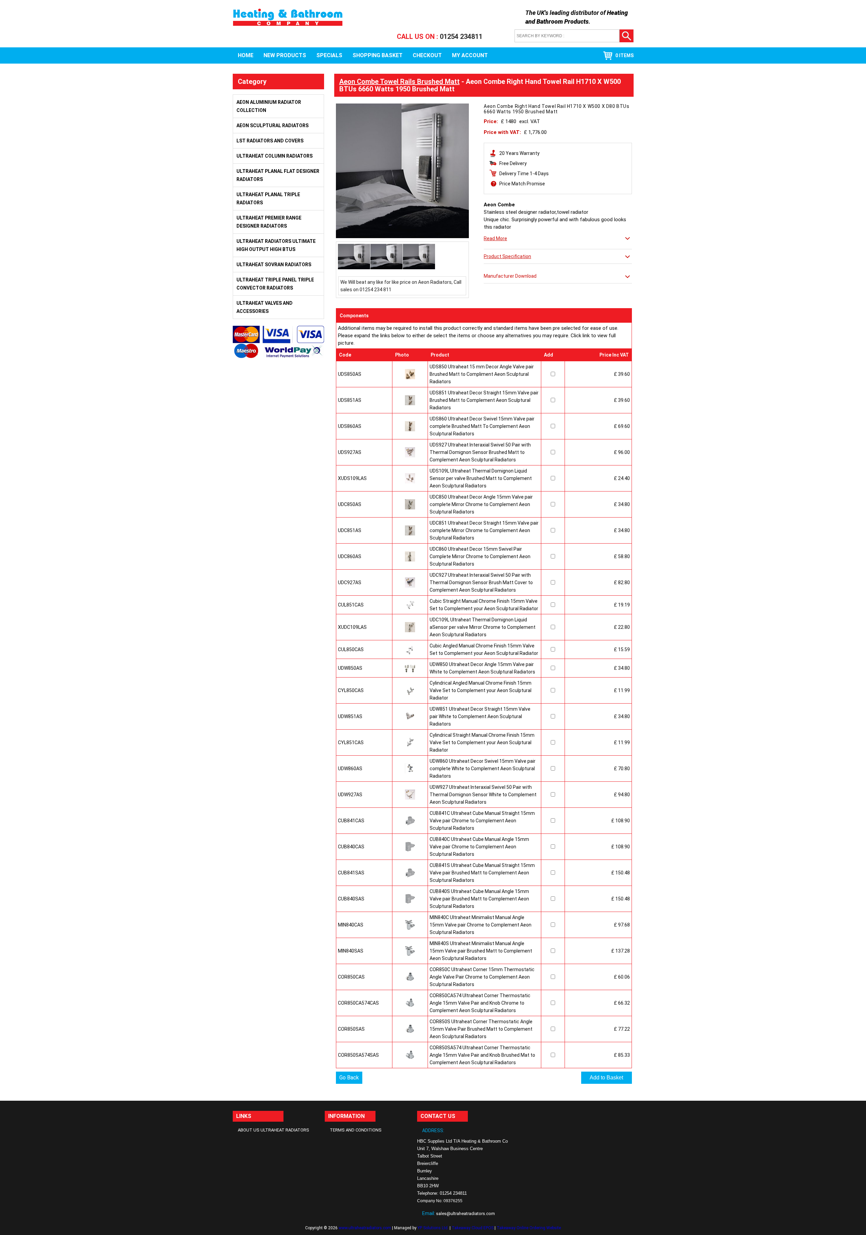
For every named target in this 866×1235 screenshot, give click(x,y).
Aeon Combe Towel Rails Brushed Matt (399, 81)
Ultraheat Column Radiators (274, 156)
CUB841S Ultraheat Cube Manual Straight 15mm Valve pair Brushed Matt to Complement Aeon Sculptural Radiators (482, 873)
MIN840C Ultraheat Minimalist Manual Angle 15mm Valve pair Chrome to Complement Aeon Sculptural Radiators (480, 925)
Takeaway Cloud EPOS (473, 1228)
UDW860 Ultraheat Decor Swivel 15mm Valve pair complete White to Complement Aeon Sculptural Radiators (482, 768)
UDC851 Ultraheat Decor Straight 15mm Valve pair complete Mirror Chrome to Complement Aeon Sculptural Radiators (484, 530)
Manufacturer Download (510, 276)
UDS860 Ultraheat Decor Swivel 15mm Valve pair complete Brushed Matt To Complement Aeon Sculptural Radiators (482, 426)
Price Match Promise (522, 183)
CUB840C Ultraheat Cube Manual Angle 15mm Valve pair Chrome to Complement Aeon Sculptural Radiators (479, 847)
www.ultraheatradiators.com (365, 1228)
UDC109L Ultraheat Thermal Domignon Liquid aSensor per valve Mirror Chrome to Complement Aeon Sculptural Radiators (482, 627)
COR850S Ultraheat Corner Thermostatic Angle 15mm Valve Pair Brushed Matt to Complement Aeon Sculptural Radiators (481, 1029)
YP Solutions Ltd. (433, 1228)
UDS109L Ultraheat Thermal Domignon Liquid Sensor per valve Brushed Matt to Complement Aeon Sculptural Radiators (481, 478)
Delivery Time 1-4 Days (524, 173)
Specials (329, 55)
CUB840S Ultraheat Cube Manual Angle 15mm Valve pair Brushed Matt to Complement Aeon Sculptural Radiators (479, 899)
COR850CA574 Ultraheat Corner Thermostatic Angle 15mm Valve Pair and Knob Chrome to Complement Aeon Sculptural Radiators (480, 1003)
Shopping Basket (377, 55)
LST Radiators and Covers (269, 140)
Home (245, 55)
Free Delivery (513, 163)
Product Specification (507, 256)
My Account (470, 55)
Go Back (349, 1077)
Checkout (427, 55)
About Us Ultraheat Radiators (273, 1130)
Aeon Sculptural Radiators (272, 125)
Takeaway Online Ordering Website (529, 1228)
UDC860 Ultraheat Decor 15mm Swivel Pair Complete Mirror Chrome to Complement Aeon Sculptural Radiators (480, 556)
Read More (495, 238)
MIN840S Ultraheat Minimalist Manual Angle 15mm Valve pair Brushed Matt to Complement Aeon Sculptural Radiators (481, 951)
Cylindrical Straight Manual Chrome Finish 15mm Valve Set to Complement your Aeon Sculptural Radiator (482, 742)
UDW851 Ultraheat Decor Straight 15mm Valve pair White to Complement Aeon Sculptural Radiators (480, 716)
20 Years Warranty (519, 153)
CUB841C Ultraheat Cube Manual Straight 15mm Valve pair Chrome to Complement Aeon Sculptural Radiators (482, 820)
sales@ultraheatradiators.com (465, 1213)
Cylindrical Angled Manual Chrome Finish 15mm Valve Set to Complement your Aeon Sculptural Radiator (480, 690)
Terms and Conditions (356, 1130)
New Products (285, 55)
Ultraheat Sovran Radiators (273, 264)
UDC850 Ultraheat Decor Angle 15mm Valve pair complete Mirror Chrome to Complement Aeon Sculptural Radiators (481, 504)
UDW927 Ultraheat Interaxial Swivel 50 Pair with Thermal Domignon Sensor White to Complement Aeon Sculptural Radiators (483, 794)
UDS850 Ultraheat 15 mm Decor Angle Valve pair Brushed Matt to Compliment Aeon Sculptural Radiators (482, 374)
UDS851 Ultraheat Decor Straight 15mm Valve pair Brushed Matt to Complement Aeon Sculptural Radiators (484, 400)
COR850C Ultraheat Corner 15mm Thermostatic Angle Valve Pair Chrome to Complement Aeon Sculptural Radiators (482, 977)
